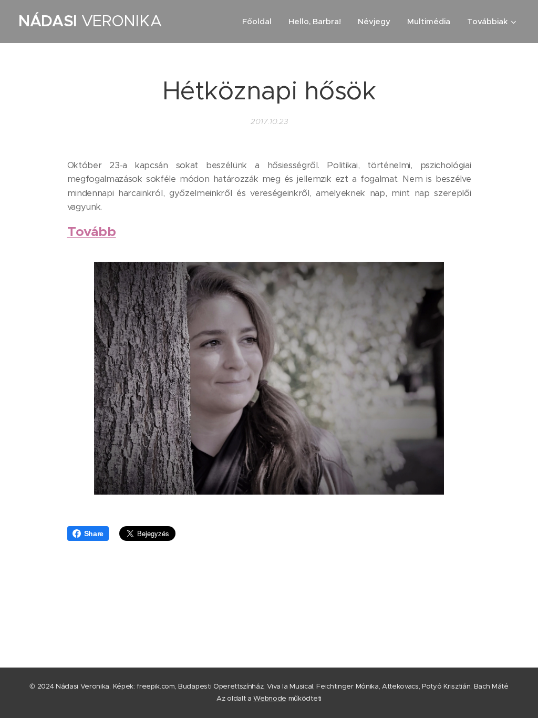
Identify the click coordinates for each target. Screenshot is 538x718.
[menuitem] (260, 21)
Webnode (269, 698)
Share (94, 533)
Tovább (91, 231)
